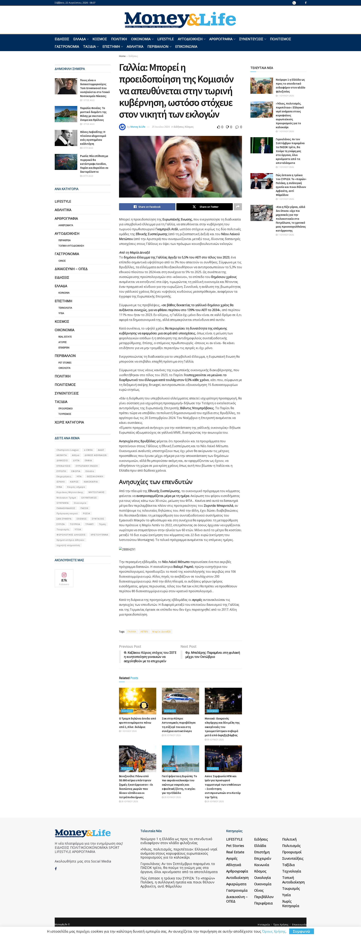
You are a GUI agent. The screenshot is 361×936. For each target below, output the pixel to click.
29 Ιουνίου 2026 (172, 797)
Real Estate (65, 336)
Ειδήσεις (62, 39)
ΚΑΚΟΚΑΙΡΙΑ (91, 481)
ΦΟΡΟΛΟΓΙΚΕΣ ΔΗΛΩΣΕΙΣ (71, 534)
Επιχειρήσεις (64, 476)
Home (122, 56)
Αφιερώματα (65, 225)
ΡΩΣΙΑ (86, 513)
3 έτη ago (87, 147)
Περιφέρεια (64, 240)
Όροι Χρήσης (281, 924)
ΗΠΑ (79, 476)
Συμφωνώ (301, 931)
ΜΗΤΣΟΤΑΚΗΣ (97, 492)
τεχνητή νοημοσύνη (68, 545)
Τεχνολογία (65, 307)
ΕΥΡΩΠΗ (61, 471)
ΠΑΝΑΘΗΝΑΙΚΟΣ (66, 508)
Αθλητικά (135, 46)
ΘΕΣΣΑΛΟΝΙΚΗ (95, 476)
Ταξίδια (89, 46)
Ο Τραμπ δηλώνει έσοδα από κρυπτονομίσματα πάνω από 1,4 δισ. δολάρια (137, 722)
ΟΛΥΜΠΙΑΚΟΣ (89, 497)
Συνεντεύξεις (251, 39)
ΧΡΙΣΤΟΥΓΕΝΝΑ (99, 534)
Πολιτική (119, 39)
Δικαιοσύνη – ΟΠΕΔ (71, 269)
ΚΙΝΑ (59, 486)
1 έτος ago (88, 100)
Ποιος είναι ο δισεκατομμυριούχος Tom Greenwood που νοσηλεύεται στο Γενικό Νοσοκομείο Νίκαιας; (95, 88)
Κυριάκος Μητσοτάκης (70, 492)
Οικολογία (64, 368)
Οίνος (62, 260)
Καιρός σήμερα (76, 486)
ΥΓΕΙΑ (78, 529)
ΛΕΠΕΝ (144, 631)
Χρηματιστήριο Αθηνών (70, 539)
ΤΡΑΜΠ (89, 524)
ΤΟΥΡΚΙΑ (75, 524)
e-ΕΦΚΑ (88, 449)
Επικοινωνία (186, 46)
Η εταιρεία (264, 924)
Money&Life (61, 924)
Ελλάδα (79, 39)
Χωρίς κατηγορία (69, 422)
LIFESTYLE (165, 39)
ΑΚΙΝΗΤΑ (62, 455)
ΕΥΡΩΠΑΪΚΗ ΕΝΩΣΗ (87, 465)
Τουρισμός (64, 414)
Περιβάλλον (157, 46)
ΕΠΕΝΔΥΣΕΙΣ (64, 465)
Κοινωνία (64, 292)
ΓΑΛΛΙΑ (132, 631)
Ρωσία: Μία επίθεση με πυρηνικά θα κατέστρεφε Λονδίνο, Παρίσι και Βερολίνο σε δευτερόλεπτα (94, 163)
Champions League (68, 449)
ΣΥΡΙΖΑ (61, 524)
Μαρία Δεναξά (161, 631)
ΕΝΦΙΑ (88, 460)
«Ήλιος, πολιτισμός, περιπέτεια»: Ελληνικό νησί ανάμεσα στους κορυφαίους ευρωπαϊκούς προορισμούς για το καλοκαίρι (290, 115)
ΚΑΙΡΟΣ (74, 481)
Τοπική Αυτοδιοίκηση (71, 245)
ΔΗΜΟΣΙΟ (62, 460)
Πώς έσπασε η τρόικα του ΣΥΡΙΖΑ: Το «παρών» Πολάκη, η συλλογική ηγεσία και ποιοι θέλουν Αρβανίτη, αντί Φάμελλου (177, 882)
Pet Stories (64, 362)
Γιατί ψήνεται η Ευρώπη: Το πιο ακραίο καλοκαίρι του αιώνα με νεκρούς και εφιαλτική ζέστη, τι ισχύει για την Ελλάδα (179, 784)
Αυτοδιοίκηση (190, 39)
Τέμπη (102, 524)
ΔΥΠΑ (76, 460)
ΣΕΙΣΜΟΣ (82, 518)
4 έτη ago (87, 175)
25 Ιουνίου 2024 (161, 126)
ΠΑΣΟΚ (84, 508)
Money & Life (137, 126)
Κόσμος (100, 39)
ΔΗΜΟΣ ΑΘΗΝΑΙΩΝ (96, 455)
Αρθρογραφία (220, 39)
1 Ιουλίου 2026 (129, 731)
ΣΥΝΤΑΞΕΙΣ (98, 518)
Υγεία (61, 313)
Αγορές (62, 342)
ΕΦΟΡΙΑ (75, 471)
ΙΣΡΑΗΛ (61, 481)
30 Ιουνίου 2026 (172, 735)
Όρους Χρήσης (274, 931)
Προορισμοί (65, 408)
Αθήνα (75, 455)
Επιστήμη (111, 46)
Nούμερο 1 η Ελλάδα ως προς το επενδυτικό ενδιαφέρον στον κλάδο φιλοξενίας (176, 841)
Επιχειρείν (63, 347)
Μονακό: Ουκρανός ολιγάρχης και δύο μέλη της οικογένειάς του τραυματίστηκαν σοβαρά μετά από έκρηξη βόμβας (222, 726)
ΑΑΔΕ (101, 449)
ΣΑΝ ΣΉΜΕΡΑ (64, 518)
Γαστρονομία (67, 46)
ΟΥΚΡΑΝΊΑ (63, 502)
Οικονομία (141, 39)
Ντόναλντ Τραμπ (66, 497)
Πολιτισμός (280, 39)
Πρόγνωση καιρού (67, 513)
